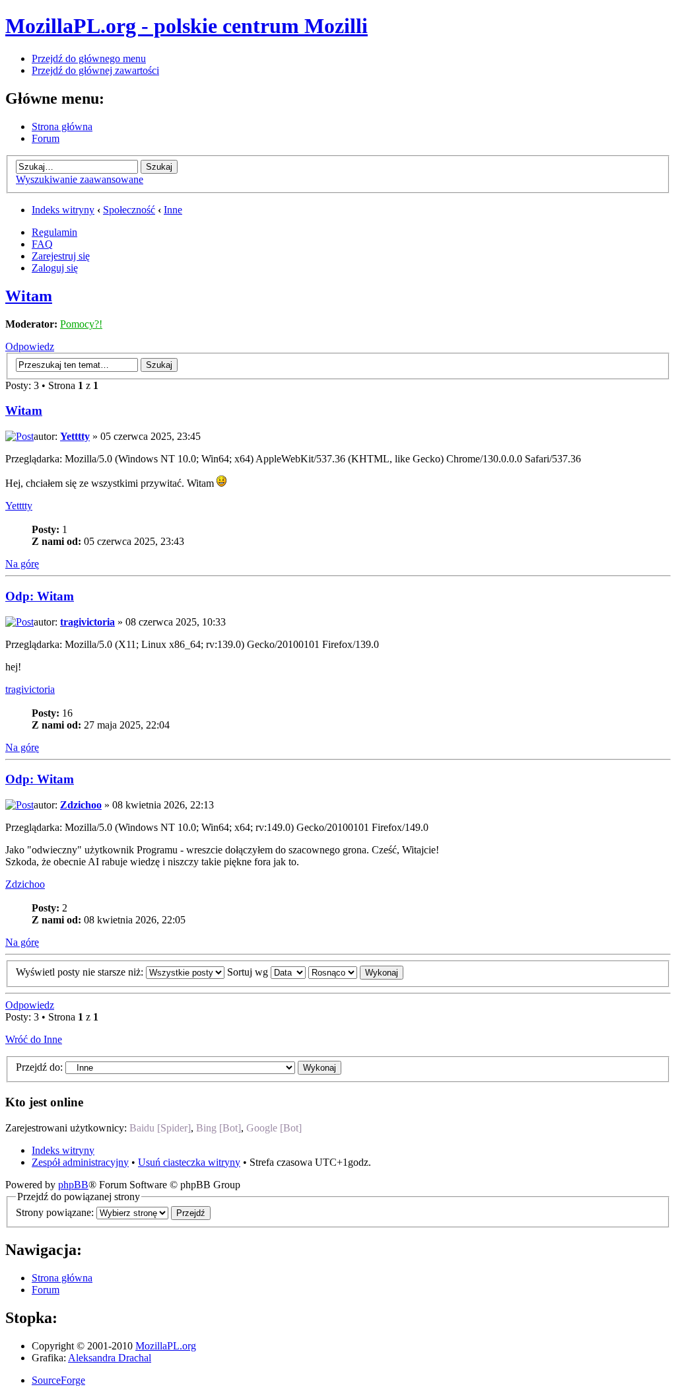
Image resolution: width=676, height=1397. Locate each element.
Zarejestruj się (61, 256)
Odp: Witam (39, 596)
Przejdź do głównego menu (89, 58)
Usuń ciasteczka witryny (189, 1162)
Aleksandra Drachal (109, 1357)
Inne (173, 209)
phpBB (73, 1184)
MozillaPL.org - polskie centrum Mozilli (186, 26)
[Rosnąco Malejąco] (355, 972)
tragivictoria (87, 621)
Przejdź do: (39, 1067)
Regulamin (54, 232)
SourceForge (58, 1380)
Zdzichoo (81, 804)
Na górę (22, 563)
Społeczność (129, 209)
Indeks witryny (63, 209)
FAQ (42, 244)
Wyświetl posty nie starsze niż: (81, 972)
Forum (45, 138)
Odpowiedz (29, 346)
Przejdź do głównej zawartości (95, 70)
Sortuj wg (249, 972)
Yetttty (75, 436)
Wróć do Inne (33, 1039)
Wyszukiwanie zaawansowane (79, 179)
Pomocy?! (81, 324)
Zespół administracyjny (80, 1162)
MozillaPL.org (165, 1345)
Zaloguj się (55, 267)
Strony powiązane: (56, 1212)
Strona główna (62, 126)
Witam (28, 295)
